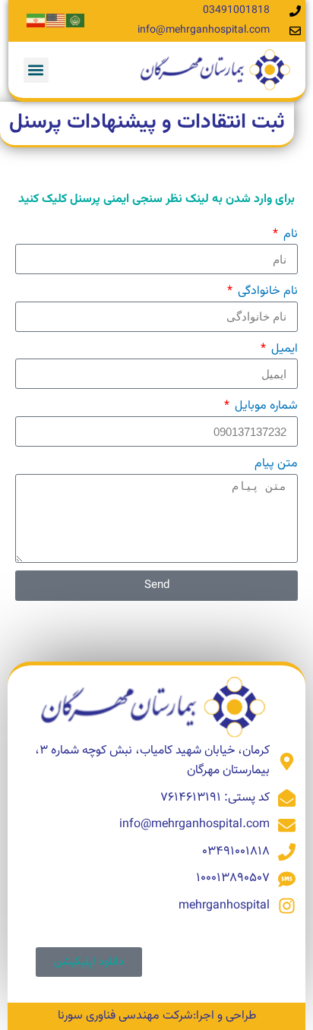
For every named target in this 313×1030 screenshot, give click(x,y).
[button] (36, 70)
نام (289, 234)
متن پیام (276, 463)
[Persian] (36, 20)
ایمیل (283, 349)
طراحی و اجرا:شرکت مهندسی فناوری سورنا (157, 1015)
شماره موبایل (265, 406)
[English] (56, 20)
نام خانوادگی (266, 291)
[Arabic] (76, 20)
